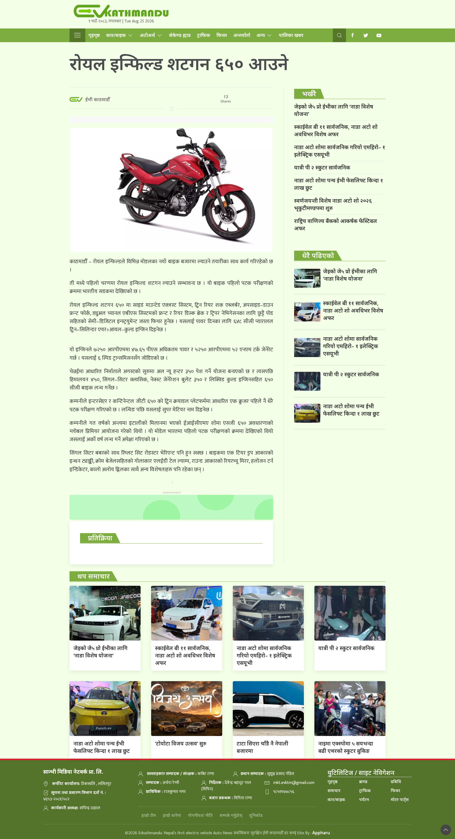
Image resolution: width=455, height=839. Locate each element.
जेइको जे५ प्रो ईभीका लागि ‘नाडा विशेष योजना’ (333, 110)
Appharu (321, 833)
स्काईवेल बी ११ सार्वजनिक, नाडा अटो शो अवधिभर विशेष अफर (336, 130)
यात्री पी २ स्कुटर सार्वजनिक (322, 167)
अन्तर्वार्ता (241, 35)
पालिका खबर (291, 35)
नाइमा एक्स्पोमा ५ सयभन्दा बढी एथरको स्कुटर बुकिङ (345, 747)
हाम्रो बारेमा (172, 815)
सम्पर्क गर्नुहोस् (231, 815)
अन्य (260, 35)
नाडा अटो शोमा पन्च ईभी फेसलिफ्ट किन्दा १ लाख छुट (338, 184)
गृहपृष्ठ (94, 35)
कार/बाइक (116, 35)
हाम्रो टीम (148, 815)
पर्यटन (364, 799)
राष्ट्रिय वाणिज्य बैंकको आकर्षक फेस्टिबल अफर (335, 224)
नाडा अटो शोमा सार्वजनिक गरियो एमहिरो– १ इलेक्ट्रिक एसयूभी (339, 151)
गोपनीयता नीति (200, 815)
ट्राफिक (203, 35)
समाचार (334, 790)
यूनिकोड (256, 815)
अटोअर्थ (147, 35)
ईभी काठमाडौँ (97, 99)
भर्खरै (309, 93)
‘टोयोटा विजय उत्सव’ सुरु (180, 743)
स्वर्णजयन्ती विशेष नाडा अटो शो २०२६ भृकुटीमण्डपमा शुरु (333, 204)
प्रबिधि (396, 781)
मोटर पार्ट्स (400, 799)
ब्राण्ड (363, 781)
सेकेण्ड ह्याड (180, 35)
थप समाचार (93, 576)
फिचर (221, 35)
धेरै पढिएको (318, 255)
